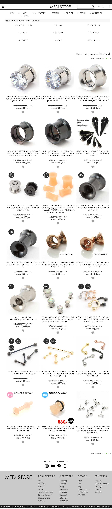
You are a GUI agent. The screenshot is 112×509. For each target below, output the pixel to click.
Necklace (64, 489)
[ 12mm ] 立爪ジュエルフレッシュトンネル (58, 99)
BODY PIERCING (25, 14)
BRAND (83, 13)
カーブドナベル (92, 374)
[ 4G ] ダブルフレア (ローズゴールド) (92, 264)
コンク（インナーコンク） (24, 25)
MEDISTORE (20, 20)
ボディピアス (27, 20)
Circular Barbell (44, 495)
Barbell (41, 486)
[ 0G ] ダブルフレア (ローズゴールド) (57, 264)
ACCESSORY (40, 13)
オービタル (59, 25)
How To (98, 489)
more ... (41, 500)
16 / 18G (41, 483)
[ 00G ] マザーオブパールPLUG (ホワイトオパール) (57, 319)
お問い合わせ (106, 507)
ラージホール (24, 33)
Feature (98, 480)
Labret (41, 489)
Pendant (63, 492)
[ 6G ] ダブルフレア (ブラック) (23, 264)
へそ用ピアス (24, 40)
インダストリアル (93, 40)
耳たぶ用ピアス (94, 33)
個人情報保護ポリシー (20, 507)
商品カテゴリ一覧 (10, 20)
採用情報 (42, 507)
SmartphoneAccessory (83, 493)
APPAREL (55, 13)
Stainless (63, 497)
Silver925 (64, 500)
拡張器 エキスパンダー (93, 153)
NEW (12, 13)
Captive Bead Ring (45, 492)
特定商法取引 (5, 507)
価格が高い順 (94, 54)
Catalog (98, 486)
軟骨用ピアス (59, 33)
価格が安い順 (104, 54)
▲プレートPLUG (23, 208)
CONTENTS (97, 13)
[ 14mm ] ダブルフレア (23, 153)
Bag (79, 486)
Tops (80, 480)
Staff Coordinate (101, 483)
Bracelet (63, 495)
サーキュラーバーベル (93, 319)
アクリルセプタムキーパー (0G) (58, 428)
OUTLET (69, 13)
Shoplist (98, 492)
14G (39, 480)
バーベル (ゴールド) (58, 374)
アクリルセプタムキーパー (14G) (23, 428)
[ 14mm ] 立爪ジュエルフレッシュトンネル (23, 99)
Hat (79, 483)
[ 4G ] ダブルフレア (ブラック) (92, 208)
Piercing (63, 480)
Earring (63, 483)
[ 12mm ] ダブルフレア (93, 99)
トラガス (59, 40)
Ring (62, 486)
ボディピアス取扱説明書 (71, 507)
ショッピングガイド (54, 507)
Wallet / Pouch (84, 489)
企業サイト (33, 507)
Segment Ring (44, 497)
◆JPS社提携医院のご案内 (90, 507)
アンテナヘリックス (94, 25)
